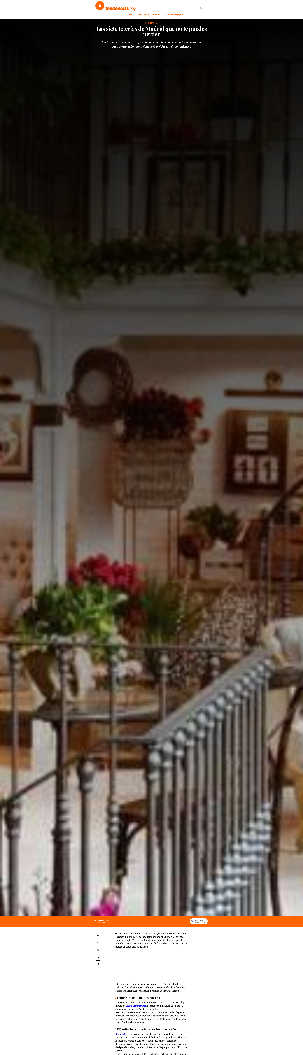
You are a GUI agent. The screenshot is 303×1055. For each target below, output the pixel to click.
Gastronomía (143, 14)
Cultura (156, 14)
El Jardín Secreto (123, 1034)
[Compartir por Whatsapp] (97, 964)
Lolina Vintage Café (136, 1005)
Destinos (128, 14)
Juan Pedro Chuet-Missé (101, 920)
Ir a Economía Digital (174, 14)
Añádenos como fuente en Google (199, 921)
